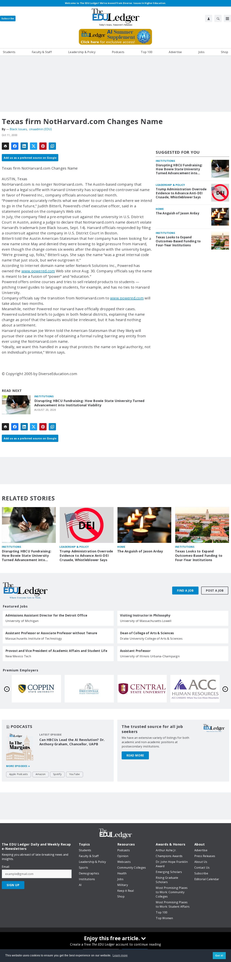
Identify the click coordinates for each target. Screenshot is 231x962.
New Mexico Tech (18, 656)
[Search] (218, 18)
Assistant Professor (135, 651)
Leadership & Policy (170, 185)
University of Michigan (22, 621)
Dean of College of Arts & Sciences (147, 633)
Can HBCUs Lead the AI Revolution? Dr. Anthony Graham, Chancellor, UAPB (72, 742)
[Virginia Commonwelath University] (142, 689)
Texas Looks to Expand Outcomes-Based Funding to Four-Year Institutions (178, 241)
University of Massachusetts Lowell (146, 621)
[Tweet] (33, 146)
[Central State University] (36, 689)
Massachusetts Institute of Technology (33, 638)
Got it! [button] (219, 955)
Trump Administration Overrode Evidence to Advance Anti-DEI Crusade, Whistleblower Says (181, 193)
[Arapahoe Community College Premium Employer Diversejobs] (89, 689)
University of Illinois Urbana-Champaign (150, 656)
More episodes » (18, 766)
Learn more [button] (120, 955)
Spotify (57, 774)
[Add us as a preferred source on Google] (52, 146)
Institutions (44, 396)
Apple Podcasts (18, 774)
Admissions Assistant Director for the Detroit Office (46, 615)
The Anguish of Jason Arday (177, 213)
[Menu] (227, 18)
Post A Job (215, 591)
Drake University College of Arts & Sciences (151, 638)
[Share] (14, 146)
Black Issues (18, 129)
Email (5, 866)
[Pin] (43, 146)
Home (160, 209)
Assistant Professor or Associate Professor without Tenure (51, 633)
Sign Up (13, 885)
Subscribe (7, 18)
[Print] (5, 146)
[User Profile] (208, 18)
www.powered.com (38, 271)
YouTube (74, 774)
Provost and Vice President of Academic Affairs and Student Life (56, 651)
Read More (135, 755)
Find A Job (185, 591)
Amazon (41, 774)
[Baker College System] (195, 689)
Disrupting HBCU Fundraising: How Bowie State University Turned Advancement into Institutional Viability (89, 403)
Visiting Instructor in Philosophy (145, 615)
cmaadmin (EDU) (40, 129)
